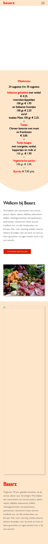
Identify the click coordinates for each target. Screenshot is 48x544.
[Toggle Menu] (43, 3)
